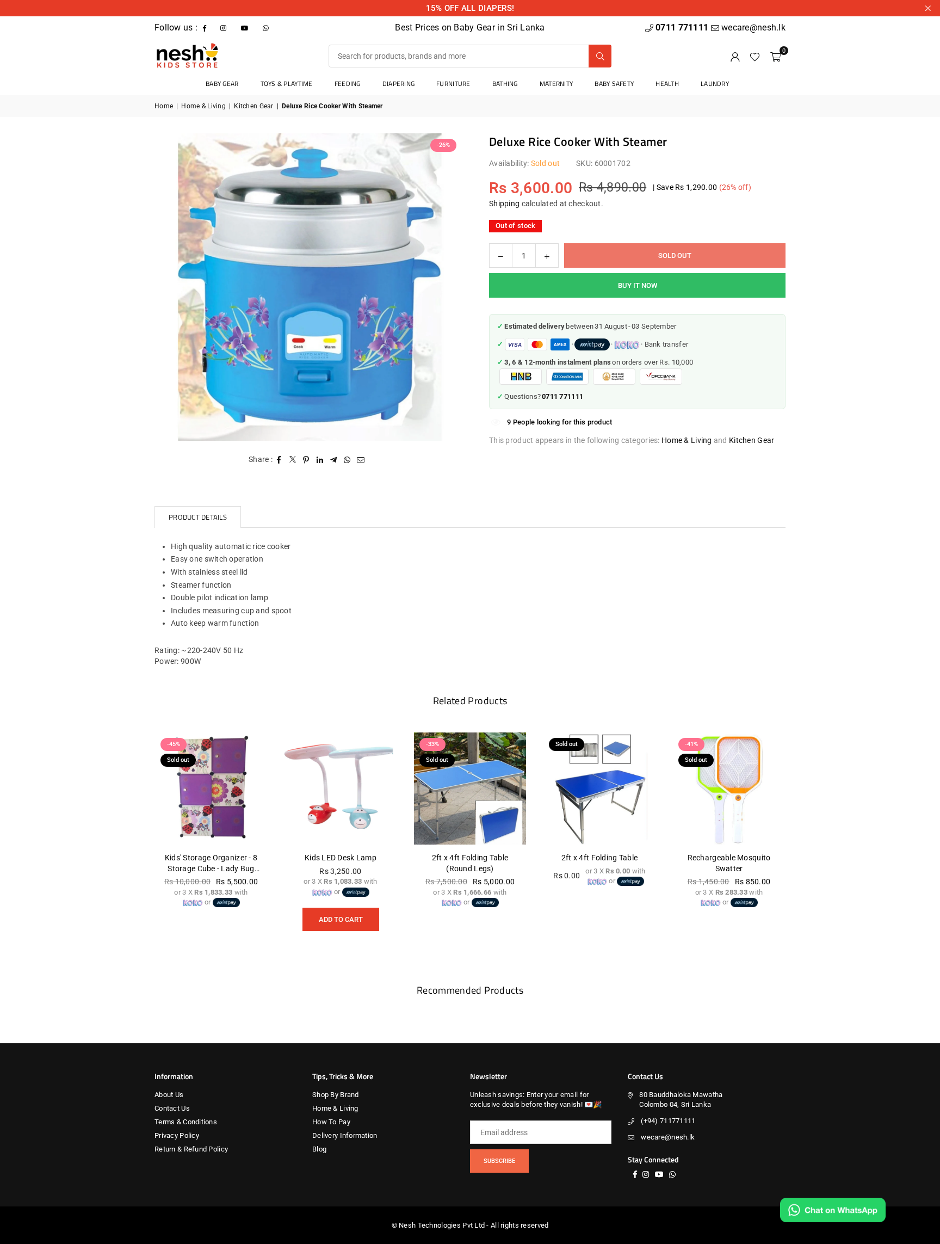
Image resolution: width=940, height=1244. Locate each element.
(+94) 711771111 (668, 1121)
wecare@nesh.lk (668, 1137)
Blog (319, 1149)
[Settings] (735, 56)
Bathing (505, 83)
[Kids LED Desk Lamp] (341, 788)
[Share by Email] (361, 459)
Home (163, 106)
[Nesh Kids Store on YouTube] (246, 27)
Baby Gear (222, 83)
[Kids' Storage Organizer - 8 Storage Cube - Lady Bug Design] (211, 788)
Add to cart (341, 915)
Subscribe (499, 1161)
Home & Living (203, 106)
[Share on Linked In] (320, 459)
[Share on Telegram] (334, 459)
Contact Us (172, 1108)
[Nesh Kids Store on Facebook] (205, 27)
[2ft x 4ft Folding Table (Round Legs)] (470, 788)
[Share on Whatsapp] (347, 459)
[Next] (796, 841)
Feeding (348, 83)
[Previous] (143, 841)
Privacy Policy (176, 1135)
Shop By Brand (335, 1095)
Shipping (504, 203)
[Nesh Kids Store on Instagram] (224, 27)
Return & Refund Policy (191, 1149)
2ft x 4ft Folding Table (599, 857)
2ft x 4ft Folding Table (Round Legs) (470, 863)
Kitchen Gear (253, 106)
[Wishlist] (755, 56)
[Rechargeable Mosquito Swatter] (729, 788)
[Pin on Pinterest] (306, 459)
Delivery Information (345, 1135)
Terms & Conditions (185, 1122)
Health (667, 83)
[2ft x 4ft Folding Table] (599, 788)
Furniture (453, 83)
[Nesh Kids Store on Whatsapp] (267, 27)
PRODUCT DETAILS (198, 517)
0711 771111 (682, 27)
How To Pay (331, 1122)
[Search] (600, 56)
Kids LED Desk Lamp (340, 857)
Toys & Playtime (287, 83)
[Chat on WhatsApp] (833, 1210)
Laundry (715, 83)
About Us (168, 1095)
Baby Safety (614, 83)
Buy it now (637, 285)
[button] (775, 56)
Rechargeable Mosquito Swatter (729, 863)
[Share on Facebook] (279, 459)
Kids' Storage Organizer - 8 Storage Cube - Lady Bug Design (211, 863)
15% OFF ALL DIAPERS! (470, 8)
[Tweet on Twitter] (293, 459)
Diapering (398, 83)
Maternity (556, 83)
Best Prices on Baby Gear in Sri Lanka (470, 27)
